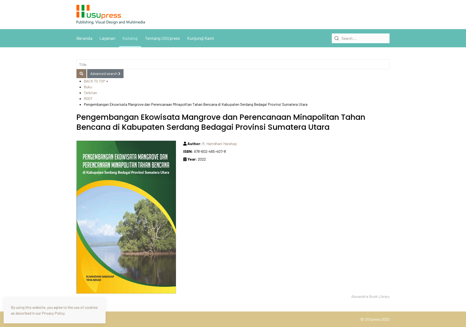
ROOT (88, 98)
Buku (88, 86)
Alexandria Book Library (370, 296)
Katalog (130, 38)
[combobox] (361, 38)
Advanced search (104, 73)
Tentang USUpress (162, 38)
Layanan (107, 38)
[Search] (81, 73)
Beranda (84, 38)
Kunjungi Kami (200, 38)
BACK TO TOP (94, 81)
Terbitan (90, 92)
